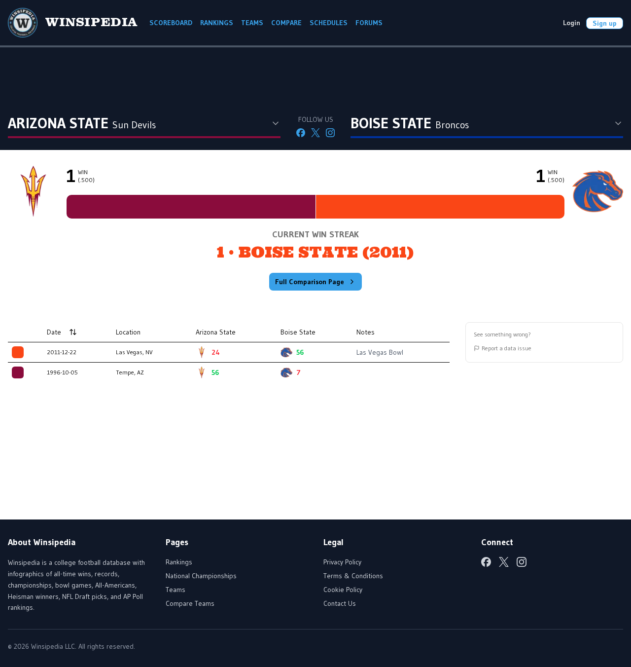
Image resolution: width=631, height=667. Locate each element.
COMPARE (286, 22)
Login (571, 22)
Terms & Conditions (353, 575)
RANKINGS (216, 22)
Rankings (179, 561)
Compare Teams (190, 603)
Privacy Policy (342, 561)
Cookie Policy (342, 589)
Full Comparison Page (309, 281)
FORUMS (369, 22)
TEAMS (252, 22)
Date (54, 332)
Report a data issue (506, 348)
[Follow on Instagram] (330, 132)
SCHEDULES (329, 22)
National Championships (201, 575)
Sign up (605, 23)
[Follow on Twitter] (315, 132)
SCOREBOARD (170, 22)
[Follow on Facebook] (300, 132)
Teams (175, 589)
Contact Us (339, 603)
